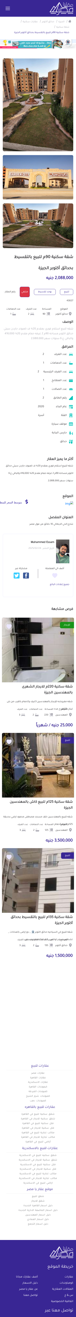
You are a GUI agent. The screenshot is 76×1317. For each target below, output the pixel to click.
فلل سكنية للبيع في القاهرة (38, 1123)
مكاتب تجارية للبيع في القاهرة (38, 1133)
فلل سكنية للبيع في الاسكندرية (38, 1165)
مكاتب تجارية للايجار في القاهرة (38, 1137)
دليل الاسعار (30, 1283)
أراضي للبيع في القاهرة (37, 1142)
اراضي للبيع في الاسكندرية (37, 1183)
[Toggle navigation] (8, 8)
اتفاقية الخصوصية (62, 1301)
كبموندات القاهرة (38, 1087)
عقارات (69, 1277)
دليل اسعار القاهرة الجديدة (38, 1206)
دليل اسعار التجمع (38, 1224)
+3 (38, 223)
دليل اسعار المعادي (38, 1219)
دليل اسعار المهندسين (38, 1215)
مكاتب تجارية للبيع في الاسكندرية (38, 1174)
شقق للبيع (38, 1196)
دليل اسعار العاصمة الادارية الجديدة (37, 1210)
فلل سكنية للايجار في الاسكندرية (38, 1169)
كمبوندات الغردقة (38, 1091)
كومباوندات (66, 1283)
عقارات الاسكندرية (38, 1082)
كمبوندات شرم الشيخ (38, 1096)
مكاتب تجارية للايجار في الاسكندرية (38, 1178)
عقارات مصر (38, 1073)
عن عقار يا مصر (28, 1289)
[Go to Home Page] (69, 21)
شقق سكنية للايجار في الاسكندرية (38, 1160)
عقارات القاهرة (38, 1078)
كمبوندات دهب (38, 1101)
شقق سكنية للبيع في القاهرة (38, 1114)
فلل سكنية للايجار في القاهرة (38, 1128)
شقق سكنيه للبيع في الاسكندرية (38, 1155)
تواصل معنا (30, 1295)
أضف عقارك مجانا (27, 1277)
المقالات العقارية (62, 1289)
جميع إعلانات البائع (59, 584)
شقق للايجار (38, 1201)
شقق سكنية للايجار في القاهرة (38, 1119)
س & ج (68, 1295)
